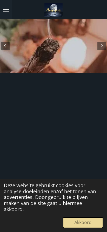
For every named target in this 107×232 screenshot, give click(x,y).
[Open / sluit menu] (6, 9)
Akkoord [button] (83, 222)
